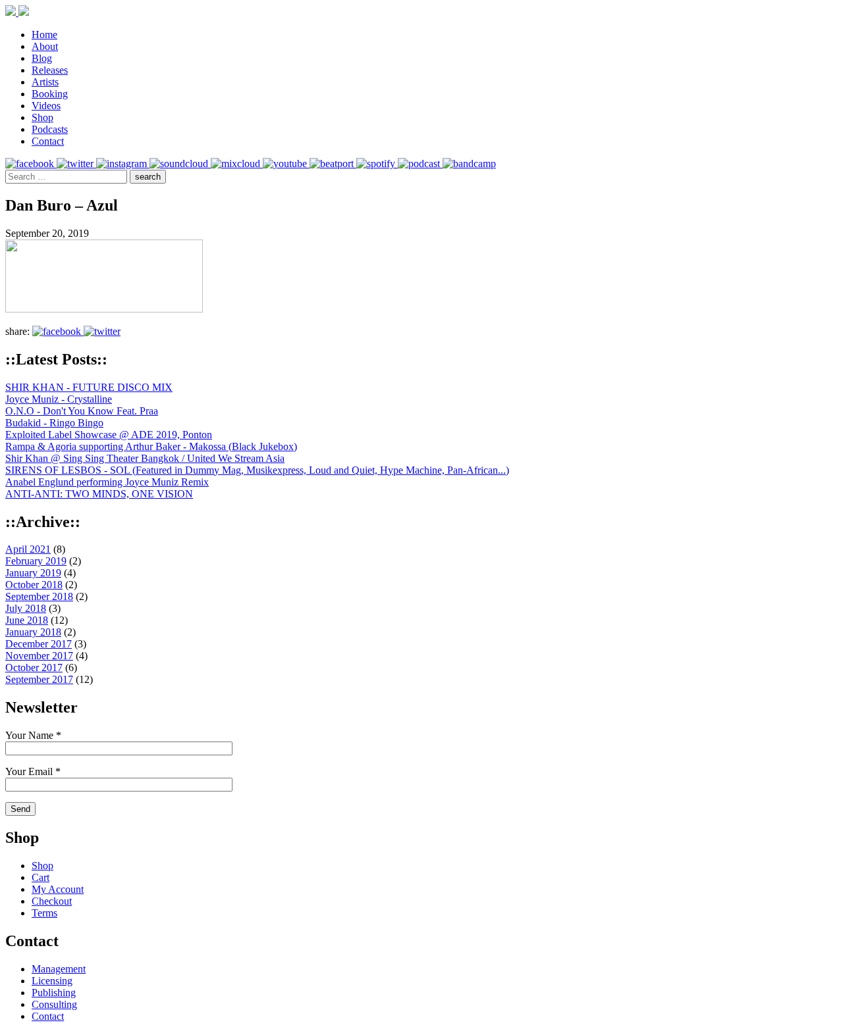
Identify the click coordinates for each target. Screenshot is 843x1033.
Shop (42, 117)
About (45, 46)
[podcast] (420, 163)
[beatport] (333, 163)
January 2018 (33, 632)
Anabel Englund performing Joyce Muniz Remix (107, 482)
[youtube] (286, 163)
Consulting (54, 1004)
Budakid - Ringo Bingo (54, 422)
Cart (40, 877)
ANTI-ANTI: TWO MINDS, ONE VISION (99, 493)
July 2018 (25, 608)
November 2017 (39, 655)
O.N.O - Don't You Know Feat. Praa (81, 410)
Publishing (54, 992)
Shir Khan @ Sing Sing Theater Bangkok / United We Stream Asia (145, 458)
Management (59, 968)
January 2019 (33, 572)
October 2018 (34, 584)
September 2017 (39, 679)
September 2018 (39, 596)
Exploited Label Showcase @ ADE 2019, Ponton (108, 434)
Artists (45, 82)
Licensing (52, 980)
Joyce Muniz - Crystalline (58, 399)
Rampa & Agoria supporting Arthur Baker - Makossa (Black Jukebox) (151, 446)
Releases (50, 70)
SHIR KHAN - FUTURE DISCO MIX (89, 387)
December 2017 (38, 643)
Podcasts (50, 129)
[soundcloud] (180, 163)
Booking (50, 93)
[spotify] (377, 163)
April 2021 (28, 549)
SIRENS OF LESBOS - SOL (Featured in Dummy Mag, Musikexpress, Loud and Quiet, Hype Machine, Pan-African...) (257, 470)
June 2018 (26, 620)
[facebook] (31, 163)
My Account (58, 889)
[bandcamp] (469, 163)
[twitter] (76, 163)
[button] (148, 177)
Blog (42, 58)
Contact (48, 141)
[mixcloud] (237, 163)
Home (44, 34)
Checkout (52, 901)
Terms (44, 913)
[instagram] (123, 163)
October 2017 (34, 667)
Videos (46, 105)
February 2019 (36, 561)
